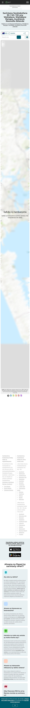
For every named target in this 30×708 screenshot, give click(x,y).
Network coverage (19, 37)
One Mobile (7, 486)
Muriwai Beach (23, 530)
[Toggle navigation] (2, 2)
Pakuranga (22, 525)
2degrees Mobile (8, 490)
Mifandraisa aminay (8, 679)
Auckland (21, 472)
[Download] (15, 549)
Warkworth (22, 529)
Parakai (21, 534)
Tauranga (21, 484)
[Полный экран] (27, 33)
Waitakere (21, 479)
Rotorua (21, 492)
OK (15, 705)
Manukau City (22, 477)
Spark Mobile (7, 488)
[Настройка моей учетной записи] (27, 2)
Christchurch (22, 475)
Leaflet (3, 389)
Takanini (21, 523)
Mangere (21, 499)
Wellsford (21, 532)
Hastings (21, 494)
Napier (20, 497)
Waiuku (21, 527)
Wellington (22, 473)
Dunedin (21, 483)
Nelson (21, 496)
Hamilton (21, 481)
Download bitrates (22, 37)
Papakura (21, 519)
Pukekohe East (23, 521)
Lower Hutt (22, 486)
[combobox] (5, 33)
